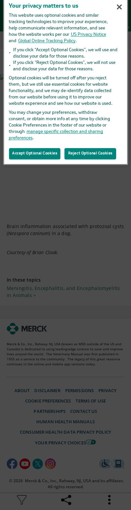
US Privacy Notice (88, 34)
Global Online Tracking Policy (47, 41)
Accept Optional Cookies (34, 153)
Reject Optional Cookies (90, 153)
